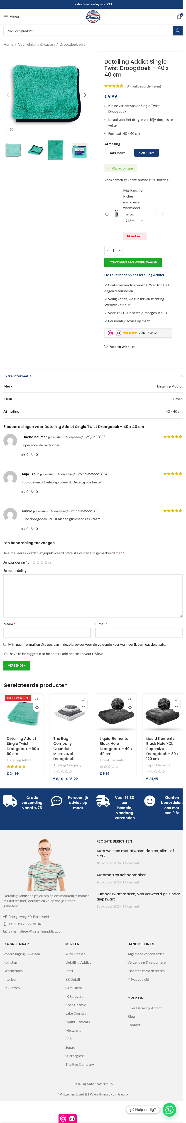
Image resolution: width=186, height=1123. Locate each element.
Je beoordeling (16, 570)
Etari (69, 970)
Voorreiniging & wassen (36, 44)
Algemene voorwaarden (145, 954)
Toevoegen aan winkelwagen (133, 262)
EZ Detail (72, 979)
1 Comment (130, 863)
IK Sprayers (74, 996)
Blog (131, 1016)
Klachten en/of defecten (146, 970)
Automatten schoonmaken (121, 875)
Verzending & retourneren (147, 962)
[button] (7, 95)
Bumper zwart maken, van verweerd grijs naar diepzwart (138, 896)
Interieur (10, 979)
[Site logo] (93, 16)
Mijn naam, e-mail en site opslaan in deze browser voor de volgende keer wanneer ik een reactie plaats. (87, 644)
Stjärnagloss (74, 1055)
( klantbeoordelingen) (143, 86)
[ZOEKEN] (178, 30)
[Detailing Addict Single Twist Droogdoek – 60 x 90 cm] (23, 713)
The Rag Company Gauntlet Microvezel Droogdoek (63, 749)
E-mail (101, 624)
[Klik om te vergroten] (12, 130)
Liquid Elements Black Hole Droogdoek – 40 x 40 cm (116, 746)
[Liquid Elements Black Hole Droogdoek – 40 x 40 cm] (116, 713)
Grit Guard (73, 987)
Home (8, 44)
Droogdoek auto (73, 44)
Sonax (70, 1047)
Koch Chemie (75, 1005)
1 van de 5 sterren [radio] (34, 562)
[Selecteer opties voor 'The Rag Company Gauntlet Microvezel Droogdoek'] (83, 700)
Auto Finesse (75, 954)
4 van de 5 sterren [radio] (46, 562)
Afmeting (112, 144)
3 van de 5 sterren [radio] (42, 562)
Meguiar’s (73, 1030)
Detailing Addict (19, 760)
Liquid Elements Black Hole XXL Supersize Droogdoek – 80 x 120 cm (162, 749)
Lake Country (75, 1013)
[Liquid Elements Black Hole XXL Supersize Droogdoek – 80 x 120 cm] (163, 713)
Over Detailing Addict (144, 1008)
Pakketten (11, 987)
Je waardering (15, 562)
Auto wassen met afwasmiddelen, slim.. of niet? (135, 853)
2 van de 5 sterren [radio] (38, 562)
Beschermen (13, 970)
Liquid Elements (112, 760)
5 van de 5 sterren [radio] (49, 562)
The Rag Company (67, 765)
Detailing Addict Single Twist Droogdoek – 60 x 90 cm (23, 746)
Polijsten (10, 962)
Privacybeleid (138, 979)
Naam (9, 624)
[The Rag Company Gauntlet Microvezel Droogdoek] (70, 713)
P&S (68, 1038)
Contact (133, 1025)
